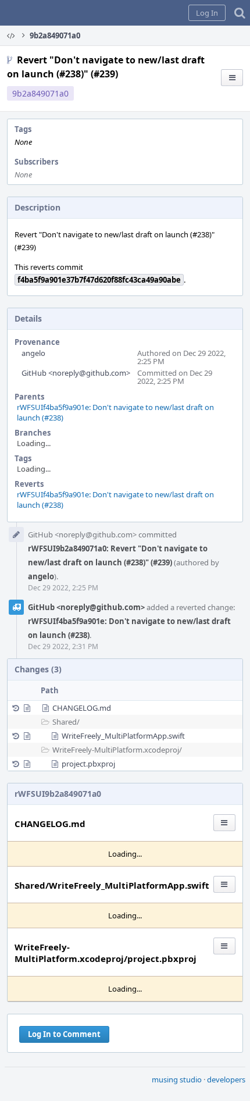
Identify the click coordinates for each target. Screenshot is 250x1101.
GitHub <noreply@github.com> (76, 373)
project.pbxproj (88, 763)
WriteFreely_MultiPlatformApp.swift (123, 736)
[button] (207, 13)
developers (226, 1079)
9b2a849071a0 (40, 93)
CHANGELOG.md (81, 708)
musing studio (177, 1079)
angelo (33, 353)
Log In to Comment (64, 1034)
